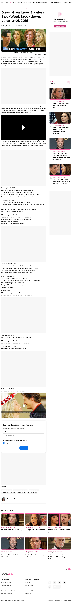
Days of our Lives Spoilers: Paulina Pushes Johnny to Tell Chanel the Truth (59, 531)
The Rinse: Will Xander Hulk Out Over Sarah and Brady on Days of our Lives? (35, 555)
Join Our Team (29, 585)
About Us (27, 582)
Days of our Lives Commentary (9, 527)
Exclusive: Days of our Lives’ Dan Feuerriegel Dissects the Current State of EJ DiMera (11, 555)
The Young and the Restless (40, 2)
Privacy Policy (50, 600)
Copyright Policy (67, 600)
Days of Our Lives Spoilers (8, 492)
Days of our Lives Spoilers (20, 490)
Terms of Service (58, 600)
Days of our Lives (17, 2)
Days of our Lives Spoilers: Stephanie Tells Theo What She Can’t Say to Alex (61, 181)
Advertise (27, 588)
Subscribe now (60, 26)
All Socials (57, 587)
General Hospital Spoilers (59, 101)
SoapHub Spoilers (32, 492)
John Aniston (21, 492)
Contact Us (28, 593)
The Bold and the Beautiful (56, 2)
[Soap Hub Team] (4, 499)
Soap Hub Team (7, 26)
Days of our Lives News (59, 151)
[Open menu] (2, 2)
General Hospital (27, 2)
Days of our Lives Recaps (31, 551)
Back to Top (63, 569)
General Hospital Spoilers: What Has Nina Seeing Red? (61, 105)
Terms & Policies (29, 591)
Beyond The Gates (6, 593)
